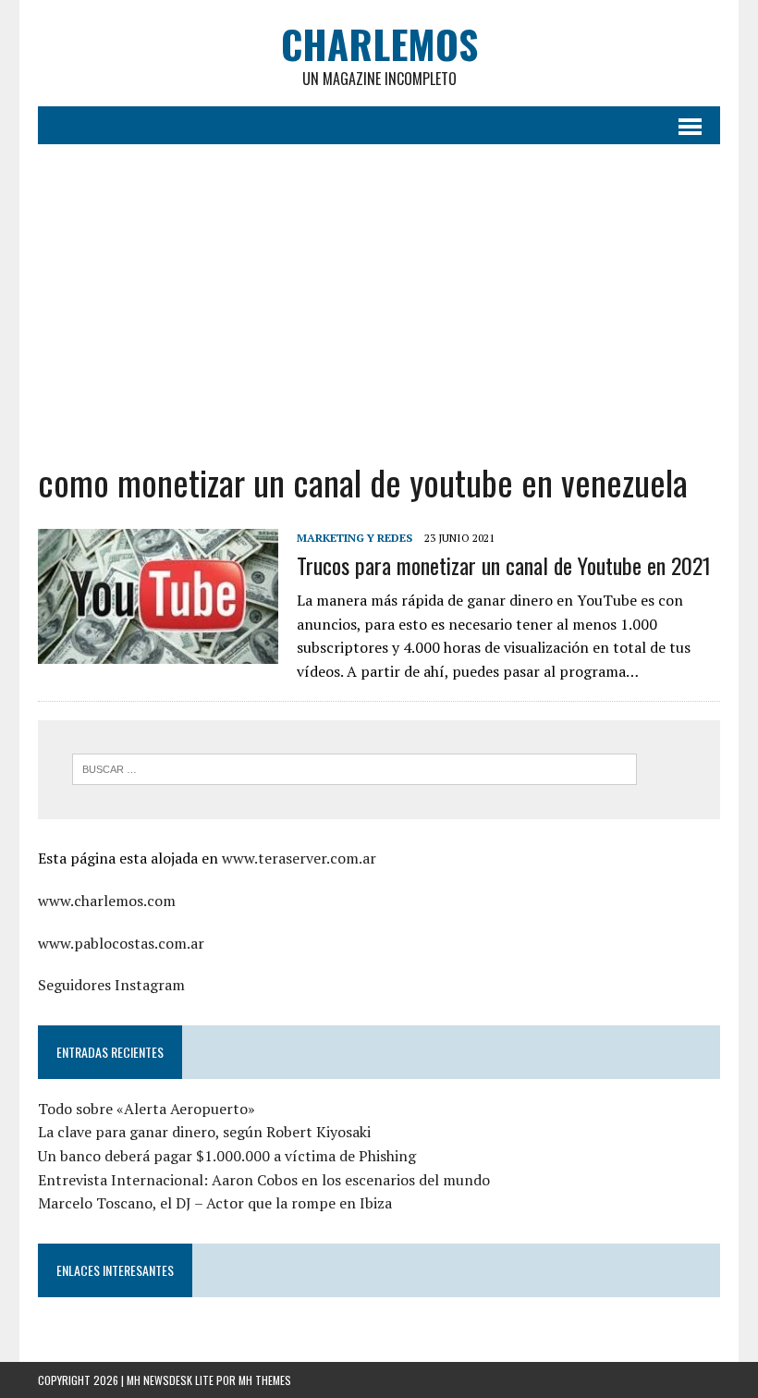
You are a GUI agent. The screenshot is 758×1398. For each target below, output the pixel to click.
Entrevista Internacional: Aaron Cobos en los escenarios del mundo (264, 1180)
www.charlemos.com (107, 900)
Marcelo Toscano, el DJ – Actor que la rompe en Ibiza (217, 1203)
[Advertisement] (379, 302)
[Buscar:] (354, 767)
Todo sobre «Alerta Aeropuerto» (146, 1108)
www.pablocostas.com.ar (121, 943)
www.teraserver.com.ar (299, 858)
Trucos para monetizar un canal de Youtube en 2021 (504, 565)
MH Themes (264, 1380)
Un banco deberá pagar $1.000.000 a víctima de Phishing (227, 1156)
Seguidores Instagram (111, 985)
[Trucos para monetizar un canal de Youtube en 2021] (158, 651)
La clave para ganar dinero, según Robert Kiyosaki (204, 1132)
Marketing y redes (354, 538)
